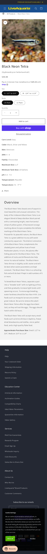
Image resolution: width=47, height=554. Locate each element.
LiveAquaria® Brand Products (16, 488)
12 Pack (20, 103)
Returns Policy (10, 372)
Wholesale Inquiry (12, 451)
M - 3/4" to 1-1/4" (30, 93)
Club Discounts (11, 457)
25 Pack (7, 103)
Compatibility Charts (13, 404)
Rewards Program (12, 440)
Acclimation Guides (12, 398)
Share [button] (6, 191)
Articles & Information (13, 393)
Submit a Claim (11, 378)
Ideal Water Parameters (14, 409)
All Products (11, 14)
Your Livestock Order (13, 362)
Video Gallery (10, 420)
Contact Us (9, 477)
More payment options (23, 134)
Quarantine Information (14, 415)
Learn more (11, 545)
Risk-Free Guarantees (13, 435)
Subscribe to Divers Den (14, 462)
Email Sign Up (10, 446)
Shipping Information (13, 367)
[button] (4, 8)
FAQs (7, 356)
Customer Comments (13, 493)
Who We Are (9, 482)
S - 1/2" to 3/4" (10, 93)
